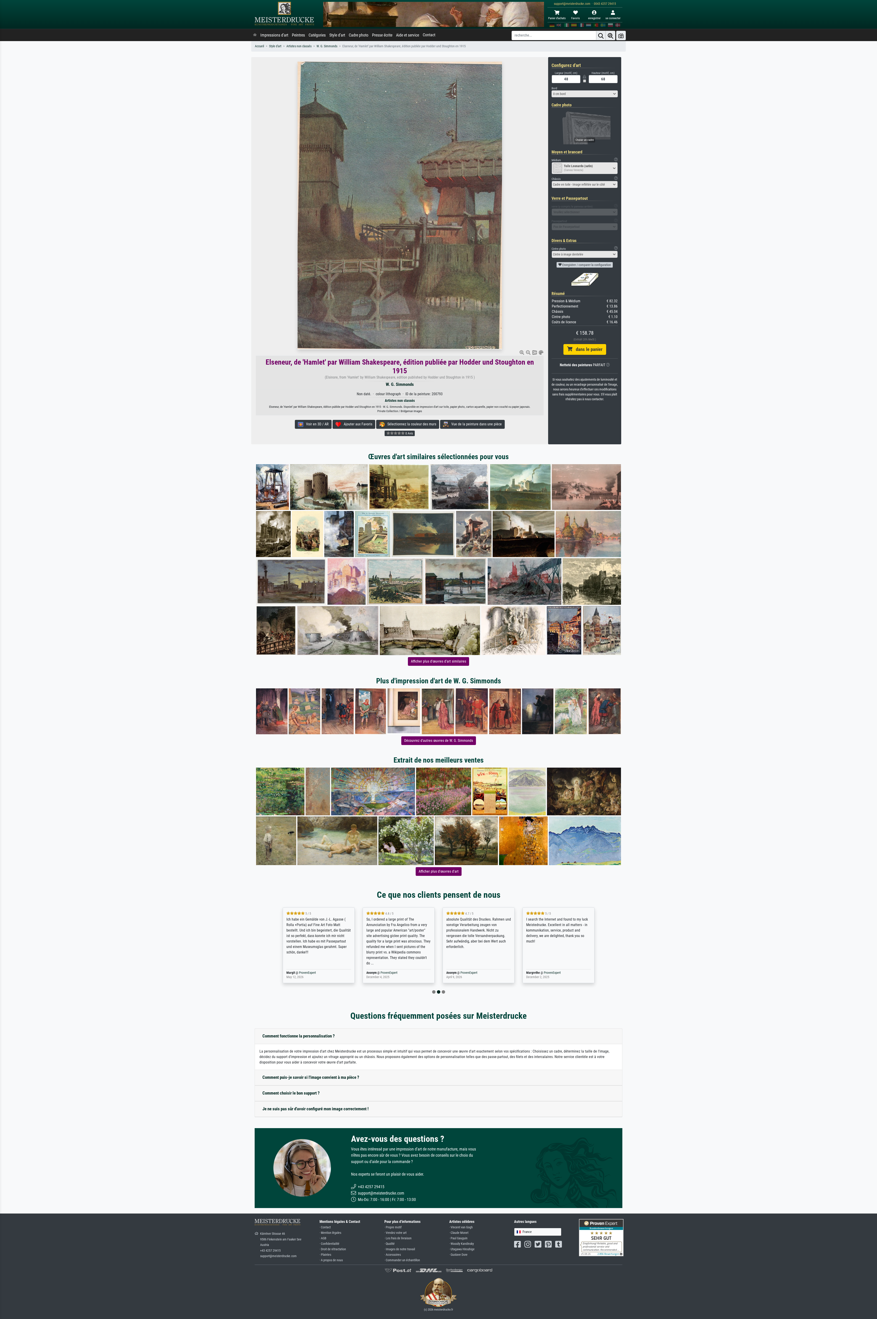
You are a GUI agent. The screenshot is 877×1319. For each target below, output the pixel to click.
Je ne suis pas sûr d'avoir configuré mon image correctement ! (315, 1108)
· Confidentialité (329, 1244)
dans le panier (587, 349)
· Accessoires (392, 1255)
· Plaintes (325, 1255)
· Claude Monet (458, 1233)
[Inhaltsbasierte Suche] (610, 35)
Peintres (298, 35)
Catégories (317, 35)
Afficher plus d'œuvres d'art (439, 871)
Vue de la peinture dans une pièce (475, 424)
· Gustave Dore (458, 1255)
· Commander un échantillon (402, 1260)
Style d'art (337, 35)
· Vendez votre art (395, 1233)
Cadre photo (358, 35)
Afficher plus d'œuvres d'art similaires (438, 661)
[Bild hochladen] (621, 35)
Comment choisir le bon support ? (291, 1093)
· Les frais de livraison (398, 1238)
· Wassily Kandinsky (461, 1244)
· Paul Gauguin (458, 1238)
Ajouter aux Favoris (356, 424)
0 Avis (409, 433)
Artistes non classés (299, 46)
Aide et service (407, 35)
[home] (255, 35)
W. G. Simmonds (327, 46)
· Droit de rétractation (333, 1249)
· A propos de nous (331, 1260)
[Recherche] (601, 35)
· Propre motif (393, 1227)
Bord (554, 88)
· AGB (323, 1238)
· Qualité (389, 1244)
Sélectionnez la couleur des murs (410, 424)
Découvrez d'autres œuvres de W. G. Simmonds (438, 740)
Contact (429, 35)
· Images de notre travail (399, 1249)
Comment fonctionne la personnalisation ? (298, 1036)
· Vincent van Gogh (461, 1227)
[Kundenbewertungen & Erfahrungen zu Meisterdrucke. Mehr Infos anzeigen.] (601, 1237)
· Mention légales (330, 1233)
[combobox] (585, 93)
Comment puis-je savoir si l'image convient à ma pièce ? (310, 1077)
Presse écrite (382, 35)
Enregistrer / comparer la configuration (586, 265)
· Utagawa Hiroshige (462, 1249)
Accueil (259, 46)
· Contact (325, 1227)
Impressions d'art (274, 35)
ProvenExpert (307, 973)
